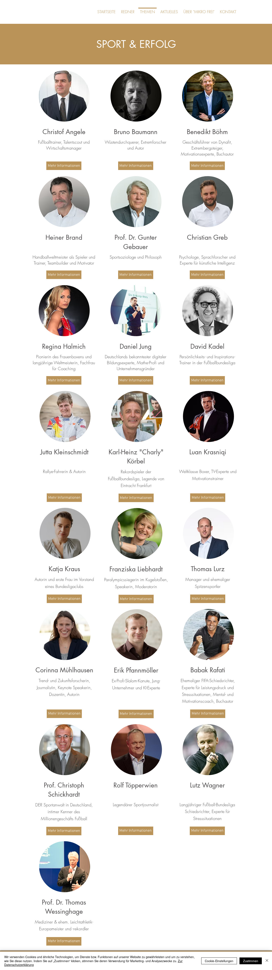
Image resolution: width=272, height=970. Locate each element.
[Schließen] (266, 961)
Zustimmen (250, 961)
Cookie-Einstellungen (219, 961)
